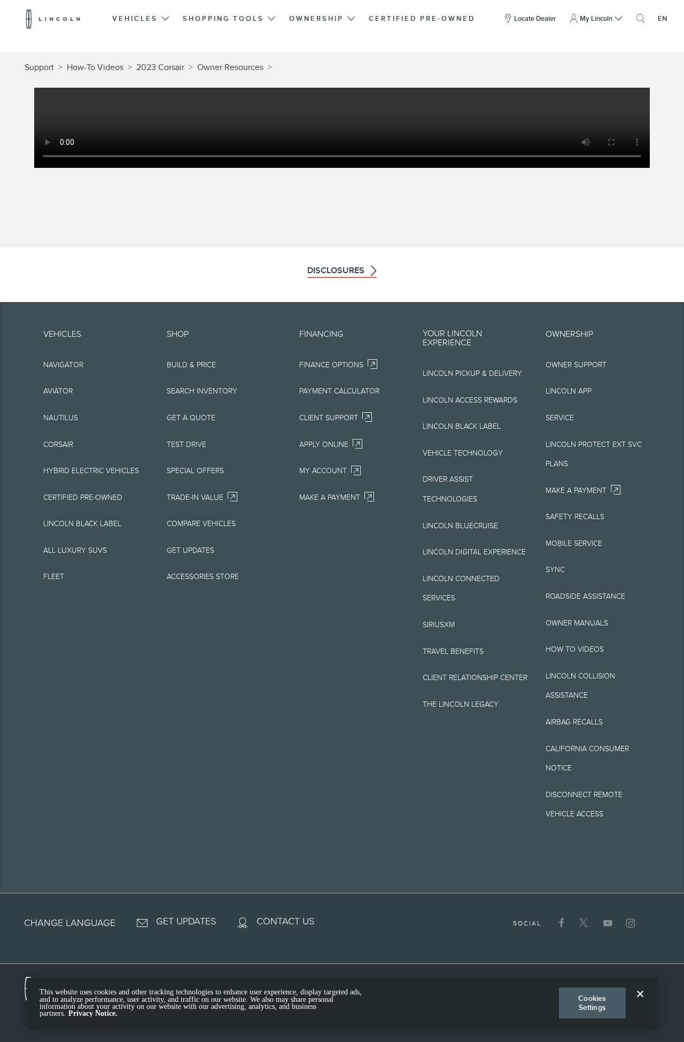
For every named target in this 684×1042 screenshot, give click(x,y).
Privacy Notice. (93, 1013)
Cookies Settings (592, 1003)
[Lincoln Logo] (53, 18)
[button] (142, 18)
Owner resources (230, 67)
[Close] (640, 1002)
